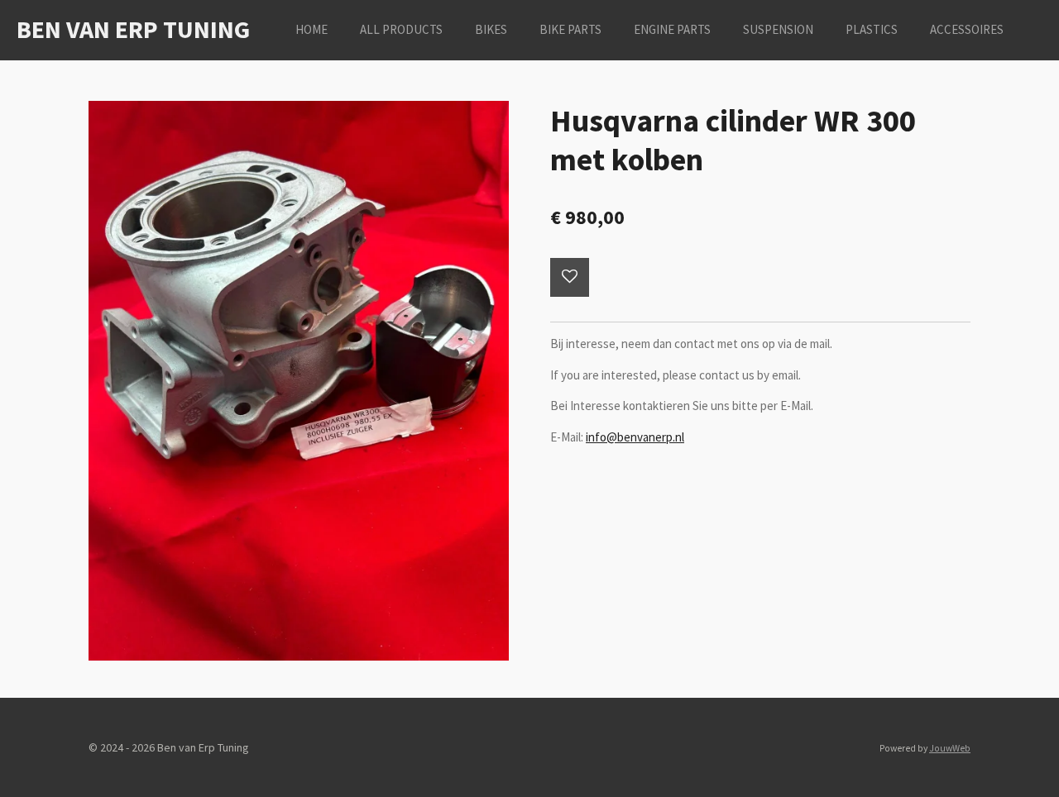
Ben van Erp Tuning (133, 29)
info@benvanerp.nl (635, 437)
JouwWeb (949, 748)
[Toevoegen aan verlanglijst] (569, 277)
